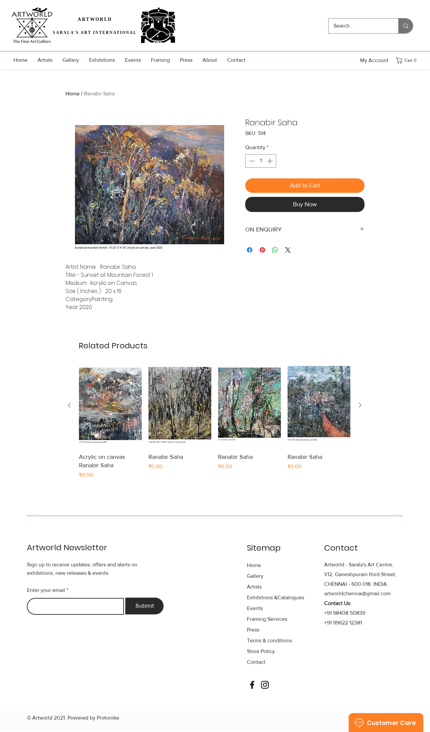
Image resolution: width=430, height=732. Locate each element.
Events (255, 608)
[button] (408, 60)
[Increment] (270, 161)
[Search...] (405, 25)
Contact (256, 662)
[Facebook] (252, 685)
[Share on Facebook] (250, 250)
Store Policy (261, 651)
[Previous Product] (69, 405)
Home (73, 93)
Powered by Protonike (93, 718)
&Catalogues (275, 597)
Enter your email (46, 590)
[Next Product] (360, 405)
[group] (214, 421)
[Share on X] (288, 250)
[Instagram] (265, 685)
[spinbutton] (261, 161)
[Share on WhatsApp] (275, 250)
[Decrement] (251, 161)
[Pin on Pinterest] (262, 250)
